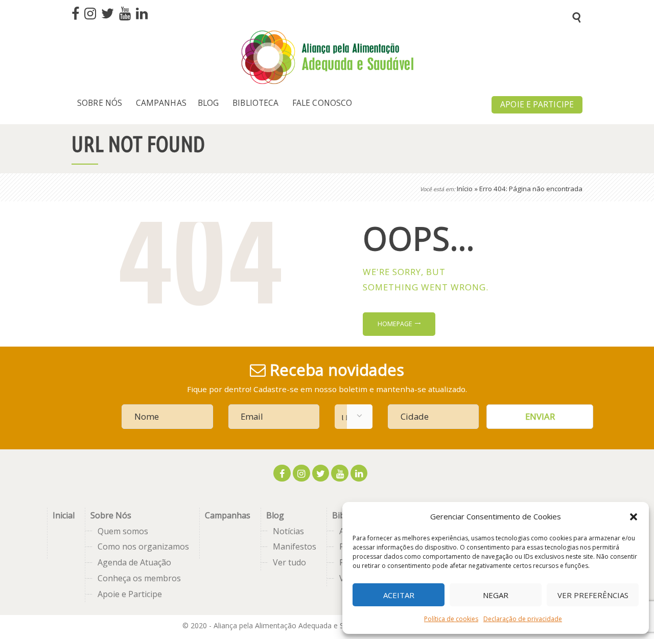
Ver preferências (592, 595)
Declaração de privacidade (522, 618)
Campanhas (227, 515)
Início (465, 188)
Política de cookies (451, 618)
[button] (633, 517)
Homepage (395, 324)
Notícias (288, 531)
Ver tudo (289, 562)
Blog (275, 515)
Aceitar (398, 595)
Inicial (64, 515)
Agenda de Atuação (134, 562)
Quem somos (123, 531)
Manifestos (294, 546)
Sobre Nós (110, 515)
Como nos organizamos (143, 546)
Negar (495, 595)
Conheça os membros (139, 578)
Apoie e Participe (130, 594)
